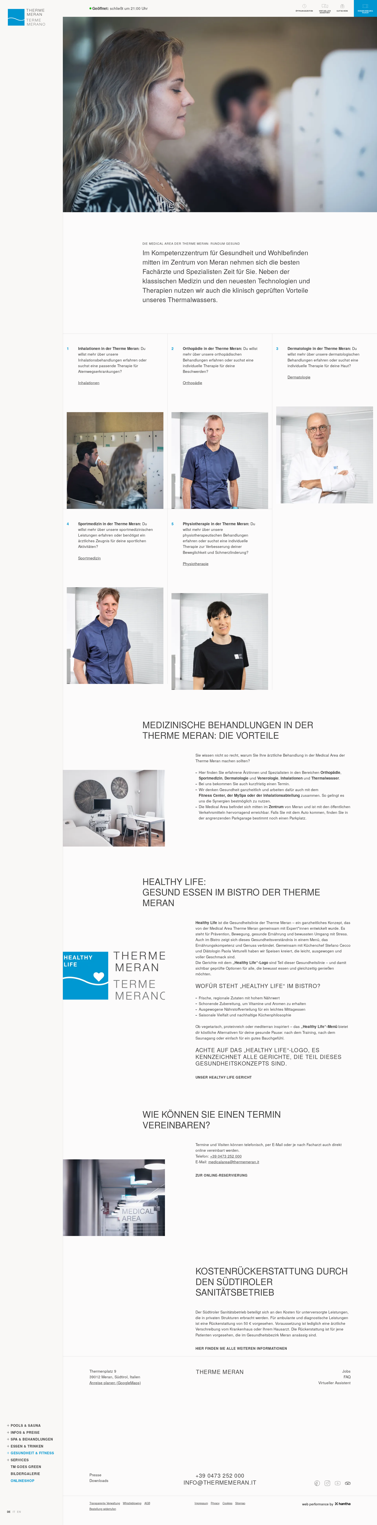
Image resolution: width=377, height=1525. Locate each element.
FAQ (347, 1376)
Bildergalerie (25, 1474)
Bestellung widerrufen (102, 1509)
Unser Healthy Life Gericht (223, 1077)
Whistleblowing (132, 1503)
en (19, 1512)
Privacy (215, 1503)
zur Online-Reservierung (221, 1175)
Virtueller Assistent (334, 1382)
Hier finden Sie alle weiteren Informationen (241, 1348)
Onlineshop (22, 1481)
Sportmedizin (89, 558)
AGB (147, 1503)
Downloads (98, 1480)
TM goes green (26, 1467)
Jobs (346, 1371)
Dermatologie (299, 377)
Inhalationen (88, 382)
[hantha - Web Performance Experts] (343, 1503)
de (9, 1512)
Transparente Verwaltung (104, 1503)
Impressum (201, 1503)
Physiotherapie (196, 563)
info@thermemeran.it (220, 1482)
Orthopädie (192, 382)
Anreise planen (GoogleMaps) (115, 1382)
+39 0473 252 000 (226, 1156)
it (14, 1512)
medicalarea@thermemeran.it (233, 1161)
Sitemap (240, 1503)
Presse (95, 1474)
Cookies (227, 1503)
